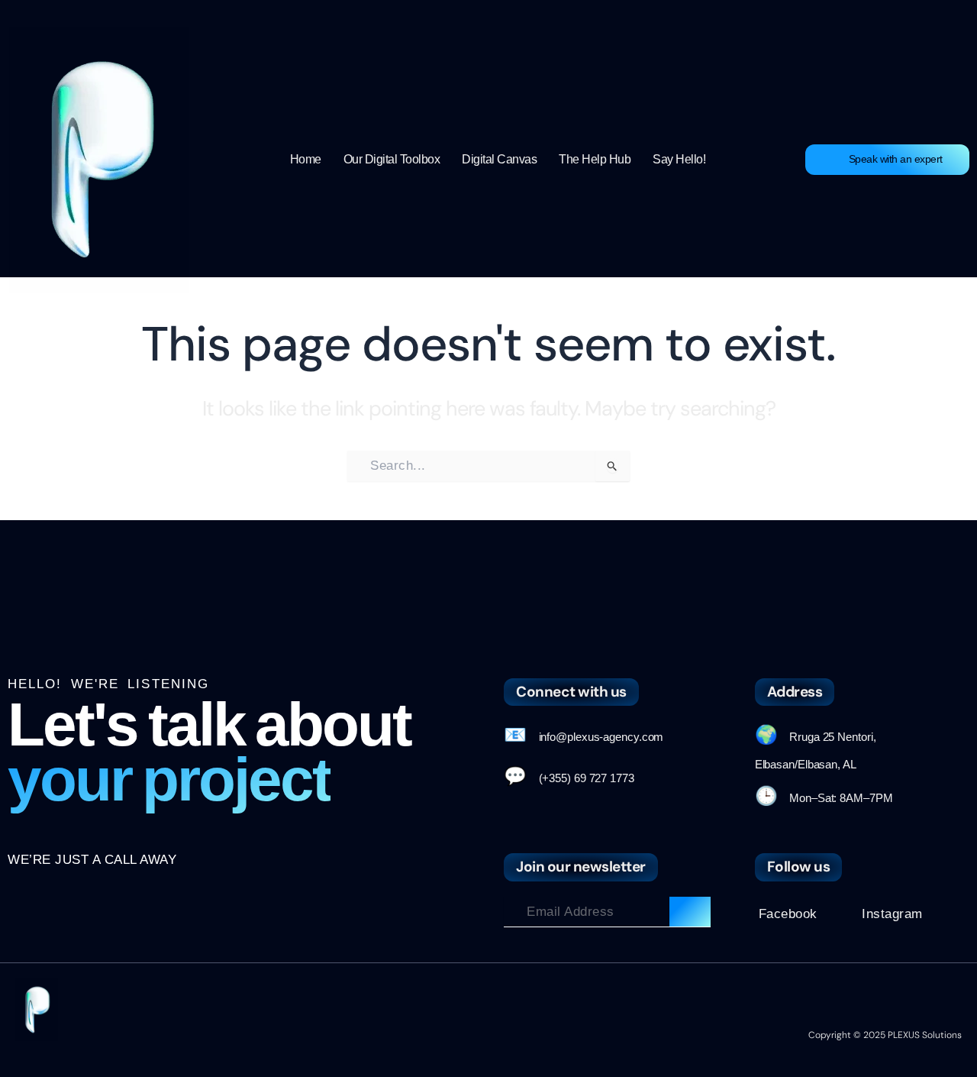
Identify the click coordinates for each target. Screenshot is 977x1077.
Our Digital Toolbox (391, 159)
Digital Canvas (499, 159)
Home (305, 159)
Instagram (892, 914)
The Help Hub (594, 159)
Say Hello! (679, 159)
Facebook (788, 914)
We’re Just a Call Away (92, 859)
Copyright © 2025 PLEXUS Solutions (885, 1035)
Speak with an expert (896, 159)
